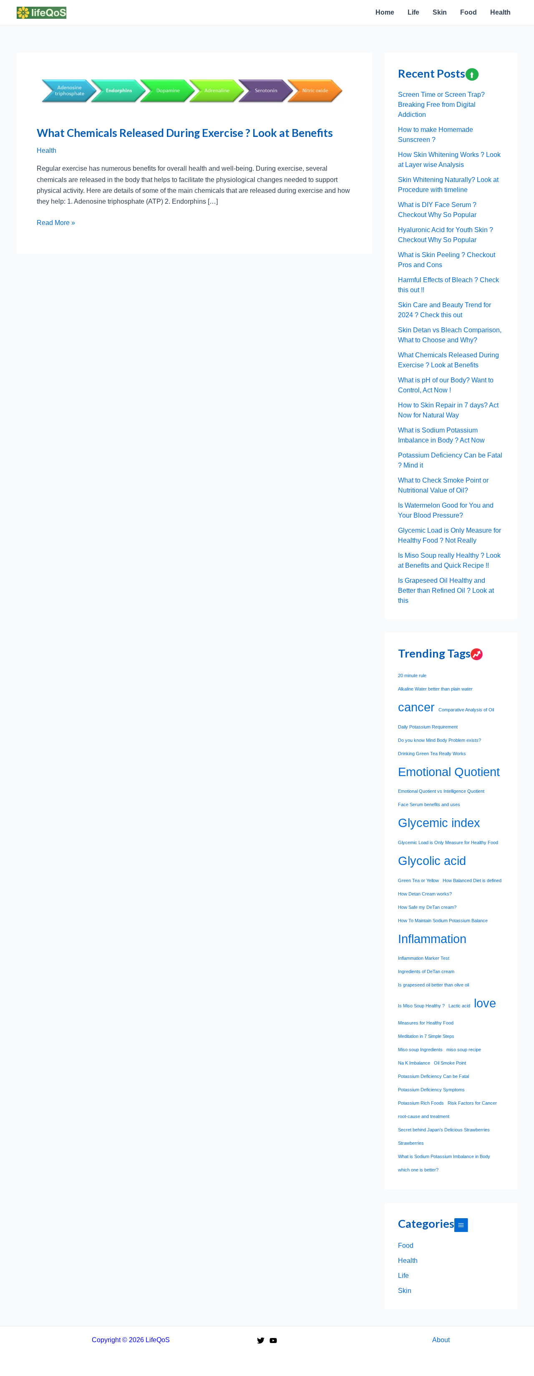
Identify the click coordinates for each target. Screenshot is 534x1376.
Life (403, 1275)
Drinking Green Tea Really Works (432, 753)
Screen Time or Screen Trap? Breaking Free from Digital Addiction (441, 104)
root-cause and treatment (423, 1116)
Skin (404, 1290)
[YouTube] (273, 1340)
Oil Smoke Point (450, 1062)
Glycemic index (439, 823)
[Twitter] (260, 1340)
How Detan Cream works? (425, 893)
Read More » (56, 223)
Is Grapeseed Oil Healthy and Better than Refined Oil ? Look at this (446, 590)
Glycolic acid (432, 861)
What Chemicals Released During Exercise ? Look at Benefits (185, 132)
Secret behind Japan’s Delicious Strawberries (444, 1129)
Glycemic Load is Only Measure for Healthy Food (448, 842)
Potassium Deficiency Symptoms (431, 1089)
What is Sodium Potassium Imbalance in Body (444, 1156)
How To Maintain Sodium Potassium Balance (443, 920)
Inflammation (432, 939)
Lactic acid (459, 1005)
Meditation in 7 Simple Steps (426, 1036)
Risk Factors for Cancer (472, 1102)
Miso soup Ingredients (420, 1049)
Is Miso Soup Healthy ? (421, 1005)
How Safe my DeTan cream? (427, 907)
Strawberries (411, 1143)
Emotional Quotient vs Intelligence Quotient (441, 791)
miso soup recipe (463, 1049)
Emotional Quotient (449, 772)
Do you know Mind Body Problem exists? (439, 740)
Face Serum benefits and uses (429, 804)
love (485, 1003)
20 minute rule (412, 675)
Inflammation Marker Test (423, 958)
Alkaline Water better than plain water (435, 688)
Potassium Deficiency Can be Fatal (433, 1076)
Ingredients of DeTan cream (426, 971)
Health (46, 150)
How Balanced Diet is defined (472, 880)
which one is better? (418, 1169)
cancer (416, 707)
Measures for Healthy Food (425, 1022)
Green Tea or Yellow (418, 880)
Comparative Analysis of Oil (466, 709)
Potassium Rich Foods (421, 1102)
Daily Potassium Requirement (428, 726)
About (441, 1339)
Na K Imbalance (414, 1062)
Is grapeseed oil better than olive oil (433, 984)
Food (405, 1245)
